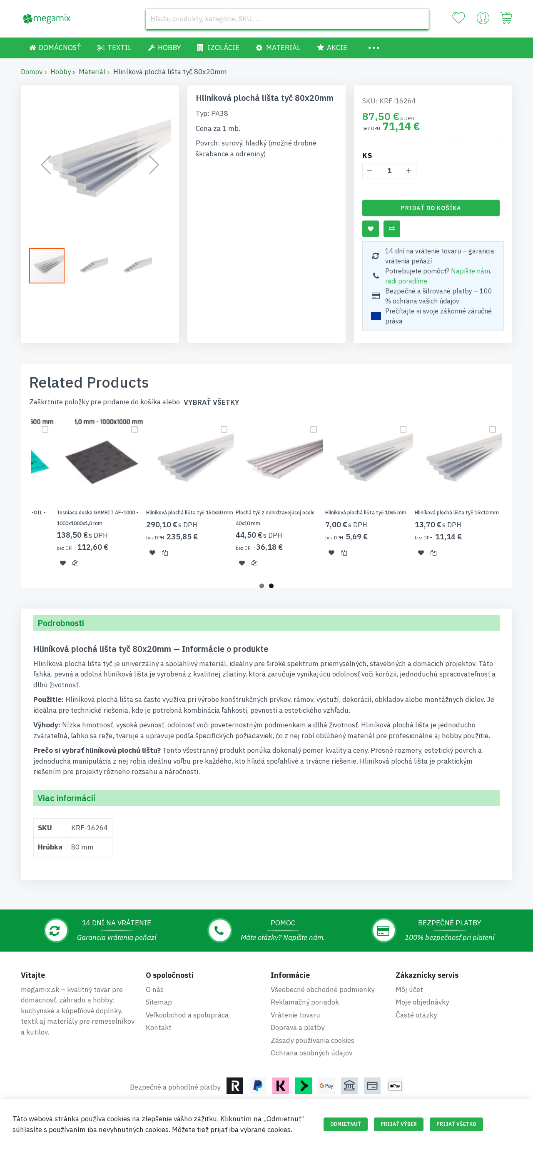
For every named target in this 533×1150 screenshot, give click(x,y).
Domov (31, 71)
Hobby (60, 71)
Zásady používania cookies (312, 1040)
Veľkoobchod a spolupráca (187, 1015)
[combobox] (287, 18)
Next (514, 497)
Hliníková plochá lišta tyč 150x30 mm (189, 512)
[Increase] (408, 170)
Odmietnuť (345, 1124)
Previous (18, 497)
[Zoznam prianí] (458, 18)
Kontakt (159, 1027)
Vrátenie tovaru (295, 1015)
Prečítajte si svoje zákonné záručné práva (438, 316)
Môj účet (409, 989)
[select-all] (212, 402)
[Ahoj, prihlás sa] (483, 20)
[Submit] (418, 18)
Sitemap (159, 1002)
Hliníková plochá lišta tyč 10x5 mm (365, 512)
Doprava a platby (297, 1027)
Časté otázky (416, 1015)
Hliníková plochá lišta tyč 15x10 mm (457, 512)
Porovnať (392, 228)
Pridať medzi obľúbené (370, 228)
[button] (45, 165)
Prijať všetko (456, 1124)
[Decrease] (370, 170)
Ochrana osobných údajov (311, 1052)
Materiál (92, 71)
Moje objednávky (422, 1002)
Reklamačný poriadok (305, 1002)
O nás (155, 989)
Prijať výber (399, 1124)
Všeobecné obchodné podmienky (322, 989)
